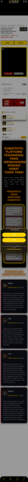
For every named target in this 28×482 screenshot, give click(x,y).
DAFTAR (14, 240)
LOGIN (14, 234)
